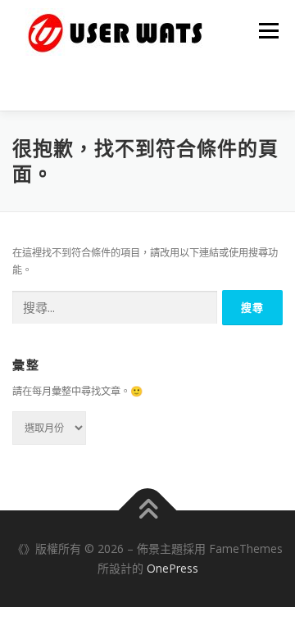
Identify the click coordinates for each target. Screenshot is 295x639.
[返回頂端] (148, 511)
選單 (264, 31)
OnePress (172, 568)
